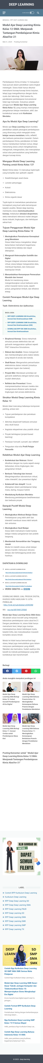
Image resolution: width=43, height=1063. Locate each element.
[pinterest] (26, 671)
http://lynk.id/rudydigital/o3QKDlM (18, 605)
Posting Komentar (20, 42)
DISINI (27, 589)
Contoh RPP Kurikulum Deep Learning (21, 893)
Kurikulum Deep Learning (15, 897)
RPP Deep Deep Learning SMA (18, 905)
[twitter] (17, 671)
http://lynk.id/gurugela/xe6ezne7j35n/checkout (18, 579)
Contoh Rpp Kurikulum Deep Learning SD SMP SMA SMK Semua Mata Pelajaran (20, 971)
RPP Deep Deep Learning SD (17, 901)
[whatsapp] (35, 671)
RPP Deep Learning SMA (15, 917)
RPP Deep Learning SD (14, 913)
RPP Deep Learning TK (14, 929)
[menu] (5, 13)
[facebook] (7, 671)
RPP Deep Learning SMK (15, 921)
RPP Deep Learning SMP (15, 925)
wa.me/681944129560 (17, 610)
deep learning (21, 4)
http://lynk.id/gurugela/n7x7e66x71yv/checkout (19, 586)
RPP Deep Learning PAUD (16, 909)
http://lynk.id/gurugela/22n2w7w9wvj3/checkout (19, 572)
